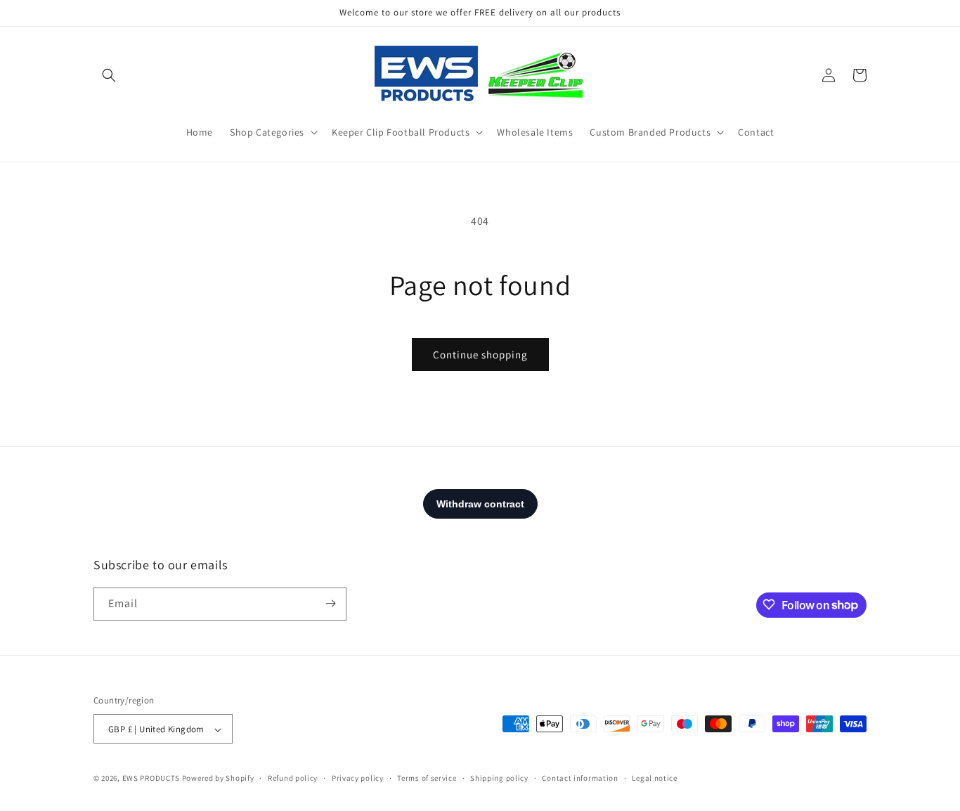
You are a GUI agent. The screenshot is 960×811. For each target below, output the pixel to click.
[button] (108, 75)
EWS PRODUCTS (151, 779)
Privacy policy (358, 778)
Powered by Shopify (218, 779)
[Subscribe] (330, 603)
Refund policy (293, 778)
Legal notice (654, 778)
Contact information (580, 778)
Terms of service (426, 778)
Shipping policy (499, 778)
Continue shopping (480, 354)
